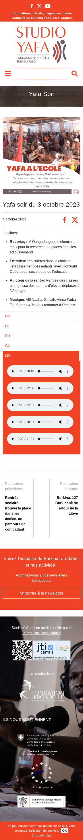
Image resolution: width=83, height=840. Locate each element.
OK (64, 830)
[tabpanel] (41, 372)
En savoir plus (41, 835)
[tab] (41, 316)
